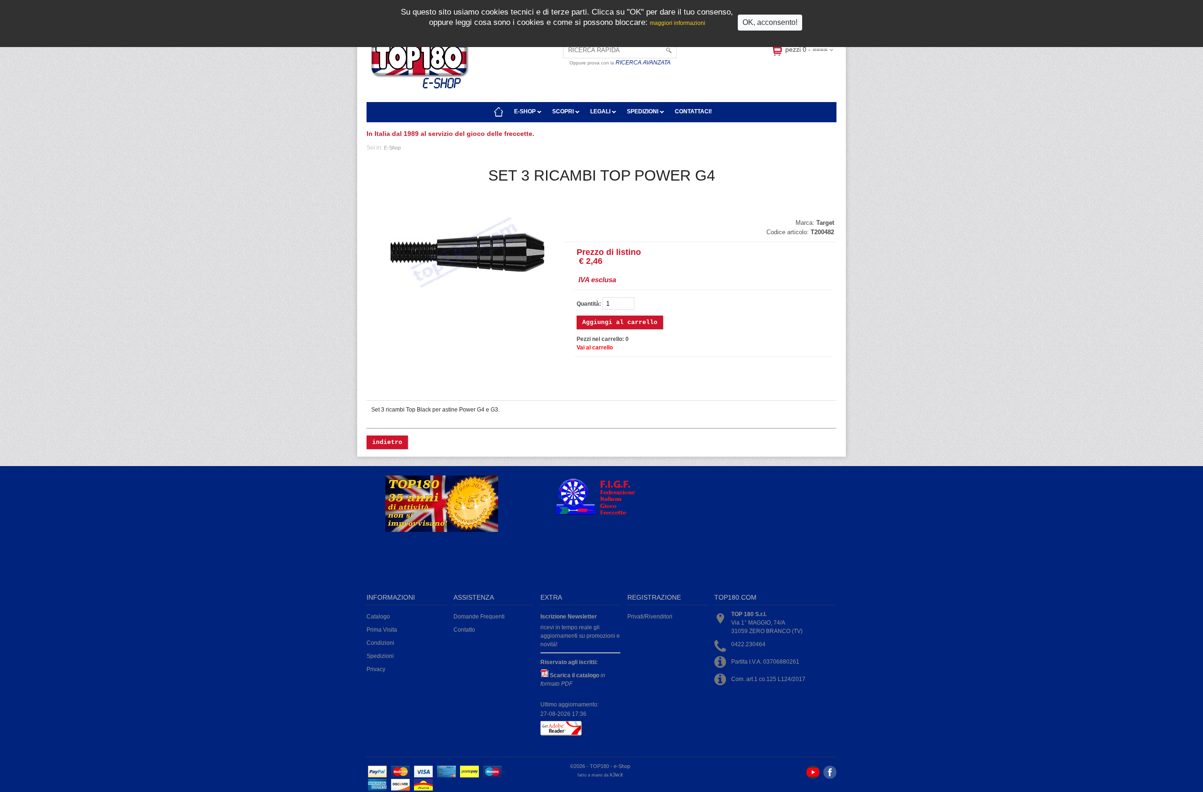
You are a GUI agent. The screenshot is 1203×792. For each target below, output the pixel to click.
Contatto (464, 629)
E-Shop (525, 111)
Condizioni (380, 643)
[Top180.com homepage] (498, 112)
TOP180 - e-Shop (610, 766)
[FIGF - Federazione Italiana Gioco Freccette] (599, 514)
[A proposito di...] (441, 530)
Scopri (563, 111)
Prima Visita (382, 629)
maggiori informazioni (677, 23)
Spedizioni (643, 111)
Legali (601, 111)
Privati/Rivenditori (649, 616)
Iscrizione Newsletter (568, 616)
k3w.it (616, 774)
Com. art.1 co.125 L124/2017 (768, 679)
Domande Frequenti (479, 616)
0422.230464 (748, 644)
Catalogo (378, 616)
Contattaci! (693, 111)
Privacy (376, 669)
